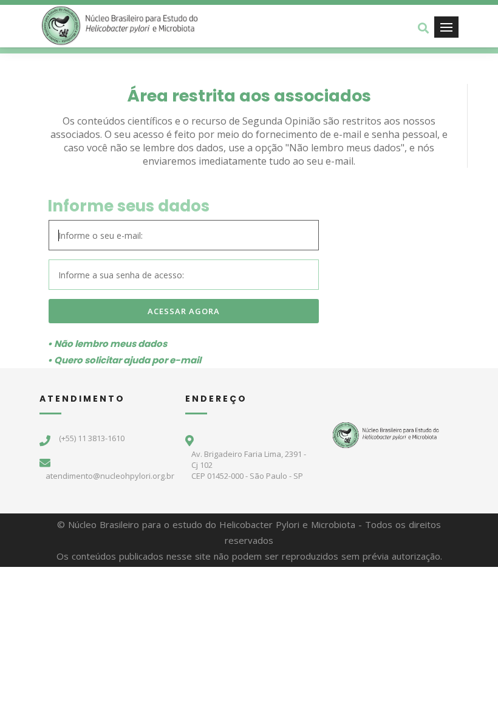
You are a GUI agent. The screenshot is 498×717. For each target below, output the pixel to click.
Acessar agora (184, 311)
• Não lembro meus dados (107, 343)
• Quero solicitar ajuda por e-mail (124, 360)
